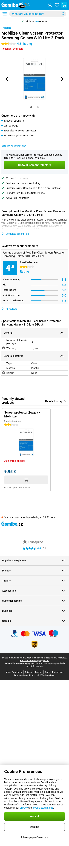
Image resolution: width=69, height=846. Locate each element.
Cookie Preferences (54, 672)
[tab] (31, 107)
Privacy (28, 672)
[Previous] (7, 79)
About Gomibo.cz (13, 672)
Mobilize (7, 28)
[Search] (63, 14)
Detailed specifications (13, 145)
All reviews (11, 308)
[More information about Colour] (3, 372)
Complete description (17, 233)
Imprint (38, 672)
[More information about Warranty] (3, 348)
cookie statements (43, 807)
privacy (24, 807)
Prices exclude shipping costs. (34, 660)
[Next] (61, 79)
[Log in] (49, 5)
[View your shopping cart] (64, 5)
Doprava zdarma (22, 487)
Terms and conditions (24, 675)
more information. (34, 666)
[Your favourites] (57, 5)
